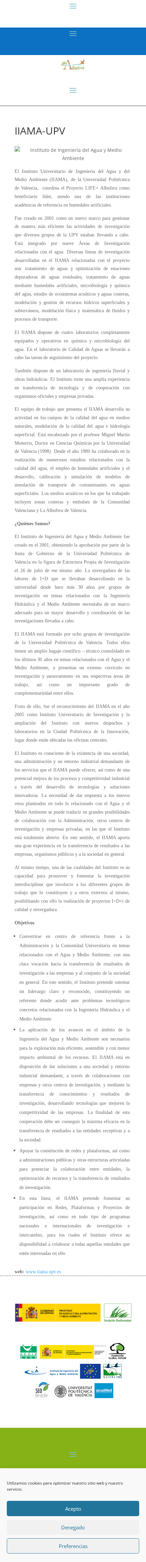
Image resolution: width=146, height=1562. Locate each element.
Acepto (73, 1508)
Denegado (73, 1527)
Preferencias (73, 1546)
